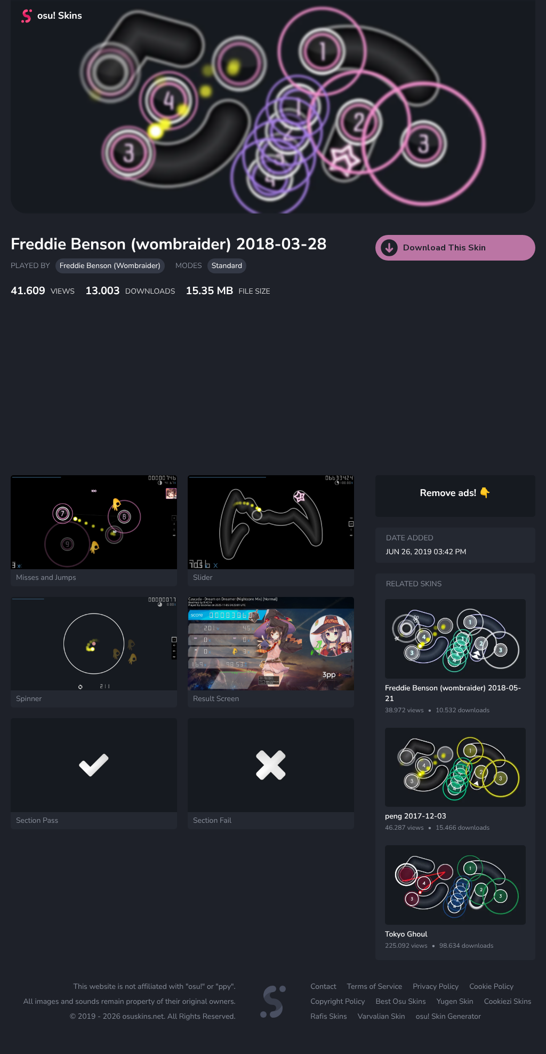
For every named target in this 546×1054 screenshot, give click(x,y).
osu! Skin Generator (448, 1016)
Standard (227, 266)
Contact (323, 986)
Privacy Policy (436, 986)
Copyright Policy (337, 1001)
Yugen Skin (455, 1001)
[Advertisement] (258, 398)
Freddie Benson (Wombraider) (110, 266)
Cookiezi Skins (508, 1001)
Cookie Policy (491, 986)
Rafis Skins (328, 1016)
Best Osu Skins (400, 1001)
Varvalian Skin (381, 1016)
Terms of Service (375, 986)
